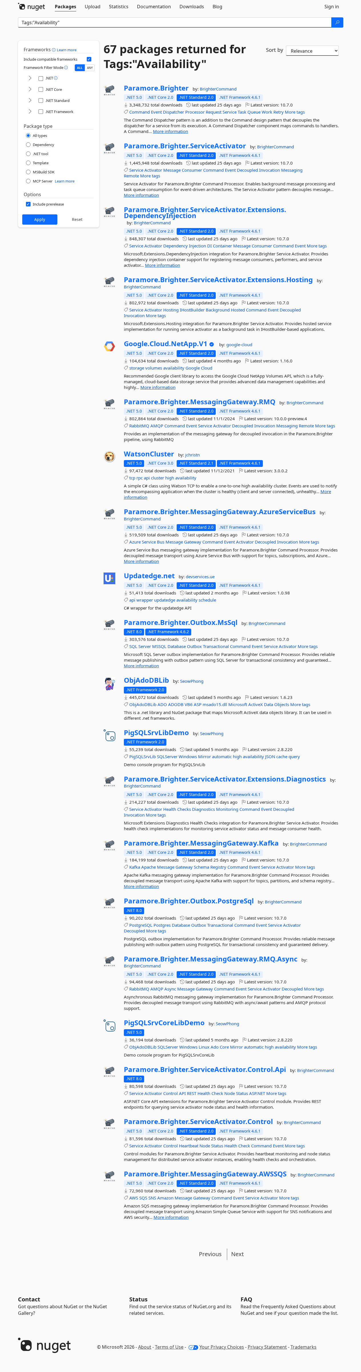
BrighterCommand (218, 89)
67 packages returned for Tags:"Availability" (175, 56)
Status (242, 1093)
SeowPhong (191, 681)
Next (237, 1254)
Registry (218, 867)
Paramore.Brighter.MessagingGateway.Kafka (201, 843)
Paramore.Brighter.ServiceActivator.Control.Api (205, 1069)
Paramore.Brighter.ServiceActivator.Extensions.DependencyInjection (205, 212)
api (147, 478)
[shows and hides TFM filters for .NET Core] (30, 89)
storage (136, 368)
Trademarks (303, 1347)
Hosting (171, 310)
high (169, 478)
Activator (153, 170)
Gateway (192, 542)
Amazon (165, 1198)
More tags (295, 112)
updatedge (164, 600)
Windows (188, 756)
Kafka (134, 867)
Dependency (175, 246)
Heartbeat (188, 1146)
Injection (197, 246)
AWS (133, 1198)
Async (170, 989)
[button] (54, 49)
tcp (132, 478)
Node (229, 1093)
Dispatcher (173, 112)
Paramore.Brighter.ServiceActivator (185, 146)
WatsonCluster (149, 454)
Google (192, 368)
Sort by (274, 49)
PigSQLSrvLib (142, 756)
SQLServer (167, 756)
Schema (201, 867)
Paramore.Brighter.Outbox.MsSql (180, 622)
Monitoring (227, 809)
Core (224, 1047)
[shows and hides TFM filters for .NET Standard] (30, 100)
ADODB (175, 704)
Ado (215, 1047)
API (182, 1093)
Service (230, 112)
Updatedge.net (149, 576)
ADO (162, 704)
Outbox (194, 646)
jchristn (192, 455)
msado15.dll (215, 704)
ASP (197, 704)
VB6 (189, 704)
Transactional (216, 646)
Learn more (66, 49)
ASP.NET (257, 1093)
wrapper (144, 600)
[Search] (337, 22)
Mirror (204, 756)
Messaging (291, 170)
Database (177, 646)
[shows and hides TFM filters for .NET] (30, 78)
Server (144, 646)
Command (139, 112)
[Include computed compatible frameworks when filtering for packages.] (89, 59)
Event (156, 112)
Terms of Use (169, 1347)
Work (267, 112)
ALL (79, 68)
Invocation (269, 170)
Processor (195, 112)
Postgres (162, 925)
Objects (281, 704)
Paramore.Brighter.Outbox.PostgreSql (189, 901)
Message (172, 170)
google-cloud (239, 344)
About (144, 1347)
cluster (157, 478)
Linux (204, 1047)
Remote (131, 176)
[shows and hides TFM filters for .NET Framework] (30, 111)
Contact (29, 1299)
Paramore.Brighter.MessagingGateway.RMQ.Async (210, 959)
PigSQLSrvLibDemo (156, 732)
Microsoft (237, 704)
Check (217, 1093)
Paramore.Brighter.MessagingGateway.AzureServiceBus (220, 511)
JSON (270, 756)
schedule (207, 600)
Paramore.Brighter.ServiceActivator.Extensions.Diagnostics (225, 779)
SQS (143, 1198)
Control (170, 1093)
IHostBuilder (192, 310)
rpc (139, 478)
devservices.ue (200, 576)
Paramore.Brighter (156, 88)
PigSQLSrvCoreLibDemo (164, 1023)
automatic (222, 756)
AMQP (156, 425)
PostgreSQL (140, 925)
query (294, 756)
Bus (160, 542)
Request (213, 112)
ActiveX (255, 704)
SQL (133, 646)
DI (209, 246)
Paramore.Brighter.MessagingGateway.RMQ (199, 402)
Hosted (238, 310)
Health (169, 809)
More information (170, 131)
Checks (184, 809)
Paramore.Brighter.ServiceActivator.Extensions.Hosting (218, 279)
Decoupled (247, 170)
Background (218, 310)
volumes (153, 368)
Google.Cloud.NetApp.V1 (165, 344)
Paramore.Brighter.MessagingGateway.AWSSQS (205, 1174)
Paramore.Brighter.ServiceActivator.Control (198, 1121)
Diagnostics (203, 809)
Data (268, 704)
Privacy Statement (267, 1347)
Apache (148, 867)
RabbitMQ (139, 425)
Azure (135, 542)
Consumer (192, 170)
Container (222, 246)
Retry (278, 112)
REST (191, 1093)
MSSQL (159, 646)
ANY (90, 68)
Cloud (206, 368)
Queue (254, 112)
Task (242, 112)
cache (281, 756)
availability (173, 368)
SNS (152, 1198)
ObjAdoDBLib (146, 680)
